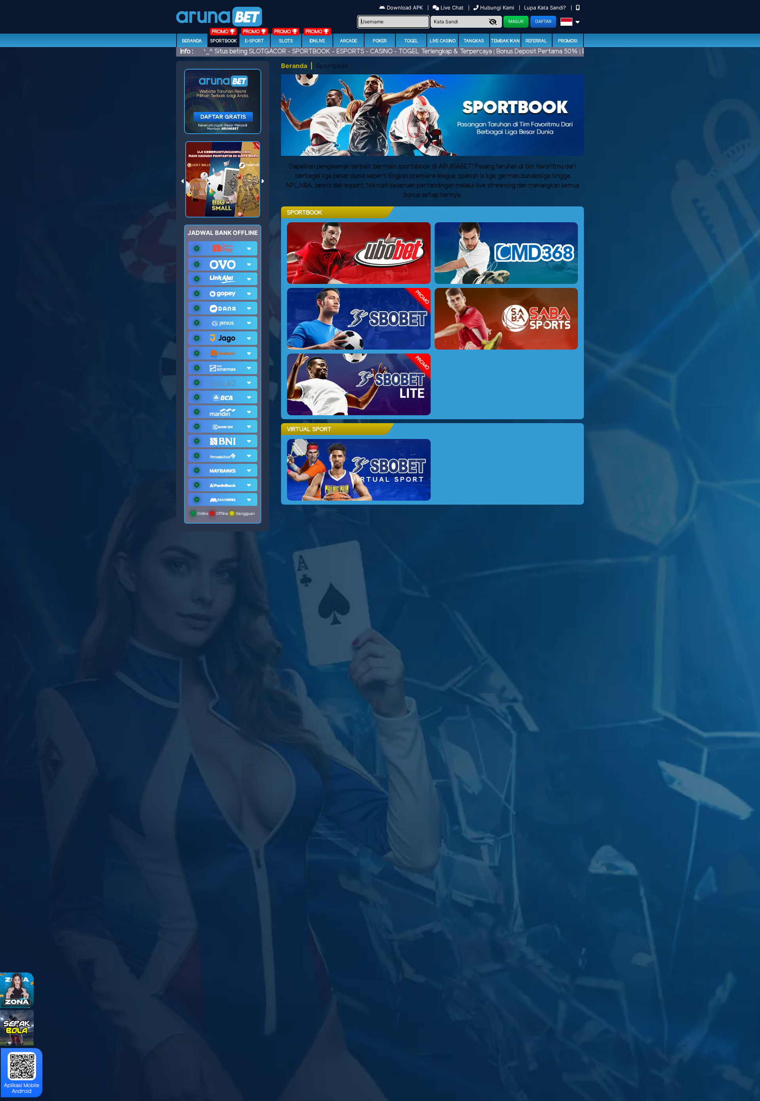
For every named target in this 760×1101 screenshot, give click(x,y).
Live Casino (443, 41)
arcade (348, 41)
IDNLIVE (317, 41)
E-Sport (254, 41)
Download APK (404, 7)
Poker (380, 41)
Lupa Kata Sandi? (546, 7)
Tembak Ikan (505, 41)
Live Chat (451, 7)
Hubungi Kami (497, 7)
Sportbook (223, 41)
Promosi (567, 41)
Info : (186, 51)
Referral (536, 41)
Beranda (192, 41)
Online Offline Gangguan (225, 513)
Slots (286, 41)
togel (411, 41)
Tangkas (474, 41)
